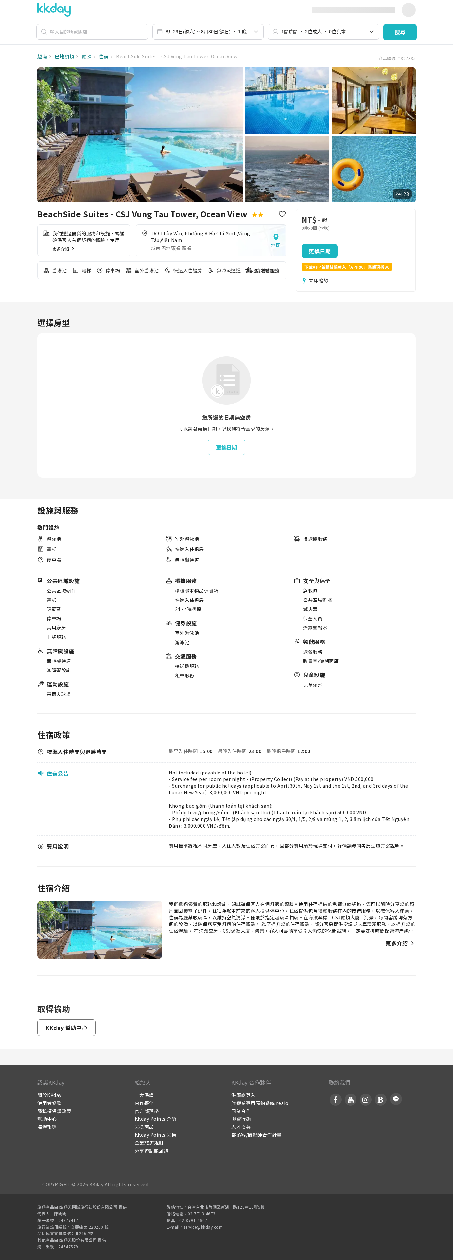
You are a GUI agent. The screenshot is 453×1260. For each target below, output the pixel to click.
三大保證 (144, 1095)
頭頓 (86, 56)
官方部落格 (147, 1111)
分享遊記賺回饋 (151, 1150)
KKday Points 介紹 (156, 1119)
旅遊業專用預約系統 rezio (260, 1103)
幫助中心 (47, 1119)
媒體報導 (47, 1126)
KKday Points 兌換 (156, 1134)
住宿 (103, 56)
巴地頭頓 (64, 56)
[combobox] (208, 32)
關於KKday (49, 1095)
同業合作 (241, 1111)
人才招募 (241, 1126)
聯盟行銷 (241, 1119)
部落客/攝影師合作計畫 (256, 1134)
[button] (400, 32)
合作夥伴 (144, 1103)
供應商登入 (243, 1095)
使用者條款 (49, 1103)
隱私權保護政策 (54, 1111)
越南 (42, 56)
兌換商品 (144, 1126)
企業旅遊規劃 (149, 1142)
